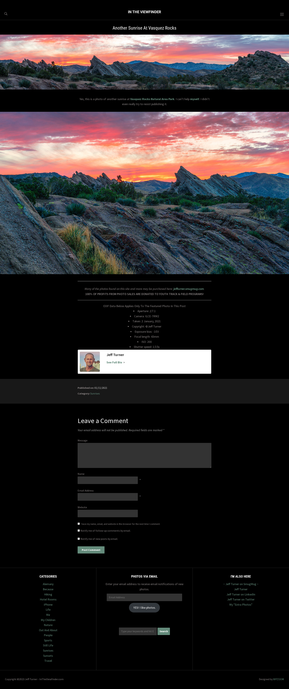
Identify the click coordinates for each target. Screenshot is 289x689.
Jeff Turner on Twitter (241, 599)
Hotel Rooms (48, 599)
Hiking (48, 594)
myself (194, 99)
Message (82, 440)
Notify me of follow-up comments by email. (105, 530)
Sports (48, 640)
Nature (48, 625)
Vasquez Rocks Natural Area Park (152, 99)
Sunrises (95, 393)
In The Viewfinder (144, 12)
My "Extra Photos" (240, 604)
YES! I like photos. (144, 607)
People (48, 635)
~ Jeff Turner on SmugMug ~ (240, 584)
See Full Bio (114, 362)
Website (82, 507)
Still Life (48, 645)
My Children (48, 620)
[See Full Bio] (124, 362)
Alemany (48, 584)
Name (81, 473)
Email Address (86, 490)
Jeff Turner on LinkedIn (240, 594)
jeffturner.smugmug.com (188, 289)
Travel (48, 661)
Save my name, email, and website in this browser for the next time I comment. (120, 523)
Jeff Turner (241, 589)
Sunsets (48, 656)
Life (48, 609)
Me (48, 615)
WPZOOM (278, 679)
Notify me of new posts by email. (99, 538)
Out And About (48, 630)
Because (48, 589)
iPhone (48, 604)
